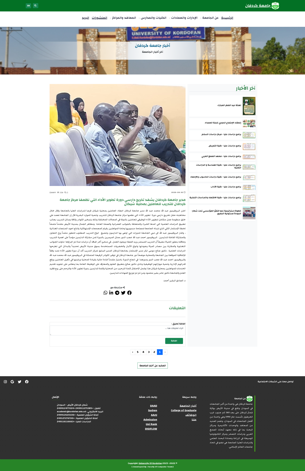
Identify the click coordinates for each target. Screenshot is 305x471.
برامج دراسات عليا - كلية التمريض (225, 146)
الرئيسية (227, 18)
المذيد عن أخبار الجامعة (152, 365)
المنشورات (99, 18)
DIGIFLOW (151, 428)
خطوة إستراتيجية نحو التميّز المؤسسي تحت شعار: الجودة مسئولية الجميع (216, 212)
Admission (150, 419)
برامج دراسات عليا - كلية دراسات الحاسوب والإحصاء (215, 177)
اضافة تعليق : (178, 324)
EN (28, 6)
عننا (194, 419)
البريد (85, 18)
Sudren (152, 410)
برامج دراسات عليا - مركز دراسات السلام (221, 134)
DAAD (153, 405)
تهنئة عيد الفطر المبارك (229, 105)
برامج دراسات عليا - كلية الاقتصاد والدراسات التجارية (215, 197)
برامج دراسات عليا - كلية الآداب (226, 186)
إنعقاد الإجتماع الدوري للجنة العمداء (223, 122)
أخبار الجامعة (188, 405)
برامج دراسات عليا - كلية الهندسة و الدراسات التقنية (218, 166)
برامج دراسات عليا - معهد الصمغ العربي (221, 156)
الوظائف (191, 415)
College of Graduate (184, 410)
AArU (154, 415)
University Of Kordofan (150, 463)
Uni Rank (151, 424)
